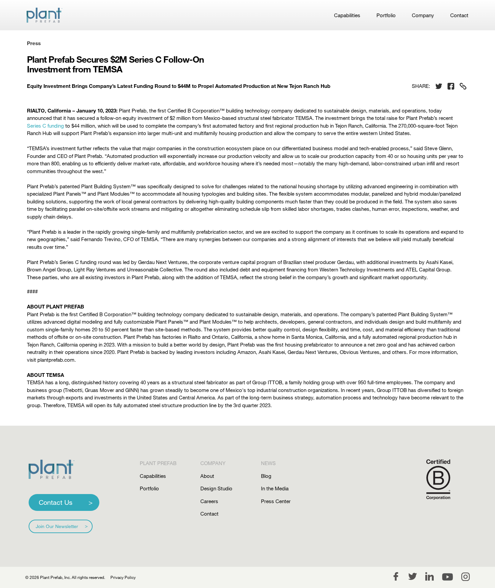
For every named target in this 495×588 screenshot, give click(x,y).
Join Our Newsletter (57, 526)
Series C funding (45, 126)
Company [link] (423, 15)
